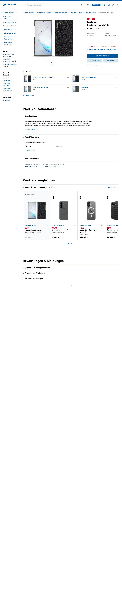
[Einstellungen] (88, 4)
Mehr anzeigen (29, 95)
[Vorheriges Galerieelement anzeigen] (22, 38)
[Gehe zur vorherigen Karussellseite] (26, 215)
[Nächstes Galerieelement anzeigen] (83, 38)
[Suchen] (24, 5)
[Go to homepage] (9, 5)
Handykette (8, 29)
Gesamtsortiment (8, 13)
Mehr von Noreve (110, 34)
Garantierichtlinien (50, 166)
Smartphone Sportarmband (8, 44)
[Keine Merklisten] (113, 4)
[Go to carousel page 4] (72, 243)
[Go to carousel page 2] (69, 243)
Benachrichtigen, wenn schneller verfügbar (102, 49)
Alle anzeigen (112, 187)
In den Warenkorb (104, 56)
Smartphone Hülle (10, 33)
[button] (102, 47)
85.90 (91, 19)
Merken (112, 60)
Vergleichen (96, 60)
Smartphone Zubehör (9, 22)
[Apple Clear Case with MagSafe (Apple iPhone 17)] (91, 215)
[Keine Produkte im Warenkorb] (117, 4)
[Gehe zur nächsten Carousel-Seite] (115, 215)
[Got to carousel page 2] (53, 62)
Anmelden (96, 5)
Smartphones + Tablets (8, 17)
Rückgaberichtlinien (31, 166)
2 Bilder (52, 65)
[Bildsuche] (81, 5)
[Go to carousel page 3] (71, 243)
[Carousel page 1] (51, 62)
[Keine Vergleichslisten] (108, 4)
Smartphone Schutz (9, 26)
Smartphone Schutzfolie (8, 38)
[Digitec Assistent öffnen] (104, 4)
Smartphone (7, 81)
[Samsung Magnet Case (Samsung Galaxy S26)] (64, 215)
